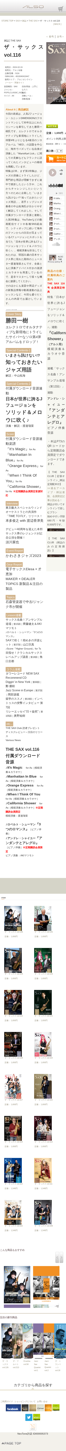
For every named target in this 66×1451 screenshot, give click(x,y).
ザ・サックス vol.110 (14, 1226)
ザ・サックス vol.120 (14, 1058)
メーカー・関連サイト (14, 83)
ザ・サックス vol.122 (14, 1016)
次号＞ (60, 36)
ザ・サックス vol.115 (43, 1100)
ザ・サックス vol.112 (14, 1184)
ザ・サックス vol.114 (14, 1142)
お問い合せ (42, 1401)
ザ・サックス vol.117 (14, 1100)
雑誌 (24, 21)
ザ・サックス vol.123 (43, 974)
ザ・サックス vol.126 (14, 932)
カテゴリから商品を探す (33, 1385)
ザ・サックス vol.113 (43, 1142)
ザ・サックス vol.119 (43, 1058)
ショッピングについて (25, 1401)
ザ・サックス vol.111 (43, 1184)
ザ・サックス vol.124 (14, 974)
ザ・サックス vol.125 (43, 932)
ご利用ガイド (6, 1401)
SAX (18, 21)
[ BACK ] (57, 24)
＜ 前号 (50, 36)
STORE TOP (7, 21)
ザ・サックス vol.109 (43, 1226)
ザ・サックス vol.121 (43, 1016)
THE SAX (33, 21)
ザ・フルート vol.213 (16, 1364)
